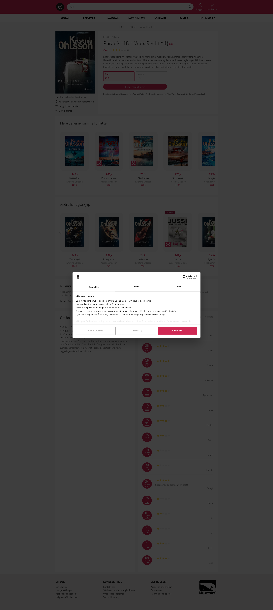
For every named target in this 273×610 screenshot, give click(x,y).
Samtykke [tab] (94, 287)
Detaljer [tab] (136, 286)
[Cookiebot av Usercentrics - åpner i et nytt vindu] (184, 277)
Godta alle (177, 330)
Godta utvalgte (95, 330)
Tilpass (134, 330)
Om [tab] (179, 286)
